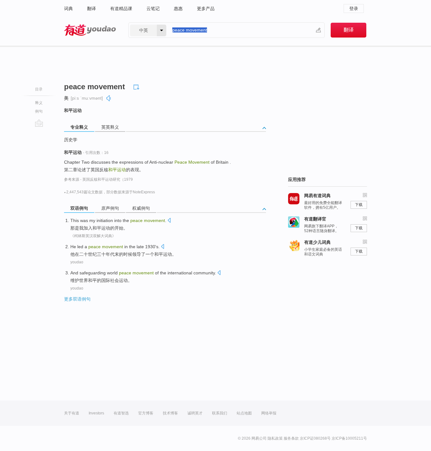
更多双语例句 (77, 299)
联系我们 (219, 413)
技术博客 (170, 413)
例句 (39, 111)
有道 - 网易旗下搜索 (90, 30)
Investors (96, 413)
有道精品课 (121, 8)
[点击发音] (169, 221)
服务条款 (291, 438)
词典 (68, 8)
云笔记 (153, 8)
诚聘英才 (195, 413)
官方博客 (145, 413)
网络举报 (268, 413)
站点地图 (244, 413)
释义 (39, 103)
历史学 (70, 139)
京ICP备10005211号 (349, 438)
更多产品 (206, 8)
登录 (353, 8)
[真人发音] (108, 98)
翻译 (91, 8)
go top (39, 123)
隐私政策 (275, 438)
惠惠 (178, 8)
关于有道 (71, 413)
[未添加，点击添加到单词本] (137, 86)
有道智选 (121, 413)
